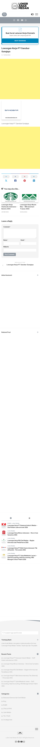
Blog (4, 701)
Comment (7, 227)
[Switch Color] (32, 14)
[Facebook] (18, 20)
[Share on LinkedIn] (34, 179)
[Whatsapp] (26, 20)
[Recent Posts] (10, 518)
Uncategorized (7, 720)
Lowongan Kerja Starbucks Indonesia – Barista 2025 (9, 207)
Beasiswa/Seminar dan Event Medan (14, 697)
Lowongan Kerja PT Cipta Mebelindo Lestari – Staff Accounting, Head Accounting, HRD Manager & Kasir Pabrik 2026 (22, 557)
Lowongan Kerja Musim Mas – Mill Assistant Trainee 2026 (28, 207)
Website (6, 247)
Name (5, 240)
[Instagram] (14, 20)
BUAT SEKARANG (20, 41)
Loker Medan (15, 523)
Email (23, 240)
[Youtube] (22, 20)
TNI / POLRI (6, 716)
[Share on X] (6, 179)
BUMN (9, 523)
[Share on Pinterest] (24, 179)
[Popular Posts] (29, 518)
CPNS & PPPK (7, 708)
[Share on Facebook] (15, 179)
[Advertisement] (20, 79)
